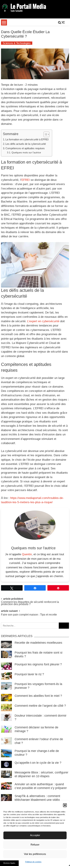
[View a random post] (63, 22)
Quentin (27, 554)
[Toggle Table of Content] (45, 134)
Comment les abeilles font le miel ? (38, 695)
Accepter (35, 835)
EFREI (25, 179)
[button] (65, 805)
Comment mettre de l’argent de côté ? (40, 705)
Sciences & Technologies (17, 43)
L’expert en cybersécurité (43, 321)
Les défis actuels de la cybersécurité (25, 143)
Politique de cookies (33, 862)
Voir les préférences (35, 854)
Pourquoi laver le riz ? (30, 674)
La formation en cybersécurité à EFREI (27, 139)
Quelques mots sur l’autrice (26, 152)
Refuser (35, 844)
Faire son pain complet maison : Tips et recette (29, 614)
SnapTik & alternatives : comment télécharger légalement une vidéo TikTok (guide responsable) (37, 799)
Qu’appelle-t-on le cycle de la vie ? (38, 762)
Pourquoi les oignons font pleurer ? (39, 664)
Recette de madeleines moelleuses (38, 642)
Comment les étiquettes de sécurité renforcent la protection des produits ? (30, 603)
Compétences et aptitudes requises (25, 148)
